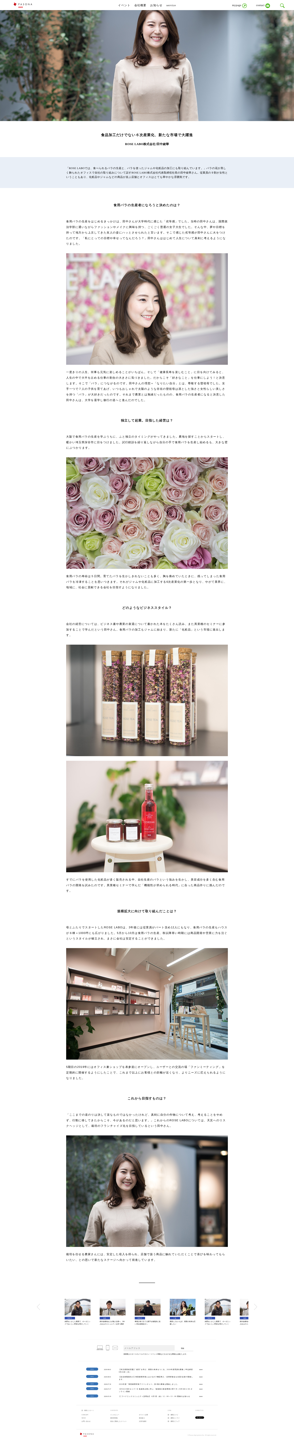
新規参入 (142, 1418)
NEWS (84, 1418)
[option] (147, 1313)
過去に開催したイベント (118, 1421)
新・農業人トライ (174, 1418)
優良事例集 (114, 1418)
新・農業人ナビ (173, 1415)
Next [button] (254, 1307)
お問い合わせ (86, 1421)
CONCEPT (85, 1415)
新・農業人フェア (174, 1421)
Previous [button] (39, 1307)
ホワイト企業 (143, 1415)
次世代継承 (142, 1421)
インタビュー (114, 1415)
